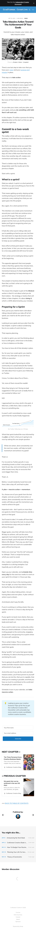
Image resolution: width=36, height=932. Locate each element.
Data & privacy (18, 914)
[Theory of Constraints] (18, 857)
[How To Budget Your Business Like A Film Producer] (18, 847)
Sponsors (18, 921)
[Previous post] (3, 815)
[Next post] (33, 815)
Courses (18, 912)
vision (11, 70)
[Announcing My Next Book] (18, 837)
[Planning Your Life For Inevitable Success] (18, 852)
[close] (33, 3)
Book (26, 18)
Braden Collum (17, 62)
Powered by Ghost (18, 926)
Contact (18, 917)
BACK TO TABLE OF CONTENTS (16, 803)
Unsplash (26, 62)
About (18, 919)
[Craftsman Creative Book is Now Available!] (18, 842)
